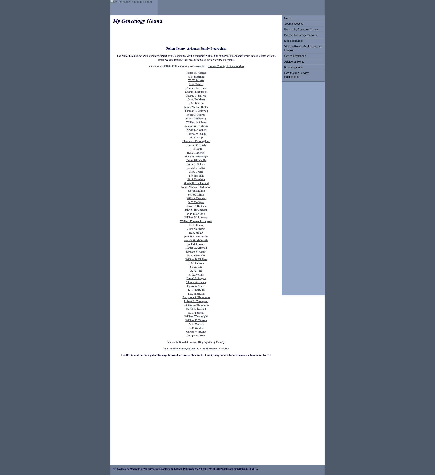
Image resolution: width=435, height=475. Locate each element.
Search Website (293, 23)
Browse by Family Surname (301, 35)
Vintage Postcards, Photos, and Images (303, 48)
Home (288, 18)
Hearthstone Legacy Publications (296, 75)
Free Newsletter (293, 67)
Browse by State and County (301, 29)
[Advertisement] (297, 135)
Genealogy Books (295, 56)
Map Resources (293, 40)
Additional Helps (294, 61)
